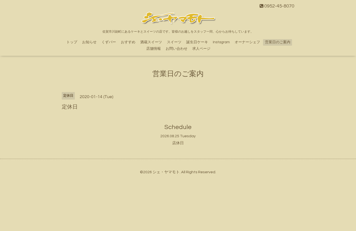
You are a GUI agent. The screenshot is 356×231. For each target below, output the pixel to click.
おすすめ (128, 42)
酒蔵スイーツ (151, 42)
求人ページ (201, 49)
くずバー (108, 42)
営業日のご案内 (277, 42)
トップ (71, 42)
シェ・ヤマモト (166, 172)
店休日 (178, 143)
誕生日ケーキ (197, 42)
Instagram (221, 42)
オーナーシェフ (247, 42)
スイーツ (174, 42)
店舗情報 (153, 49)
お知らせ (89, 42)
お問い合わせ (176, 49)
